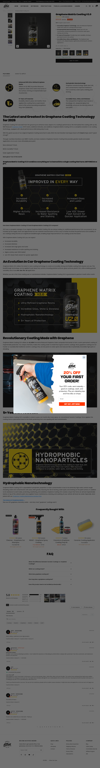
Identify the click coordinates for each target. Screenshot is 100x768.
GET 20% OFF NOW (72, 404)
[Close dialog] (84, 357)
